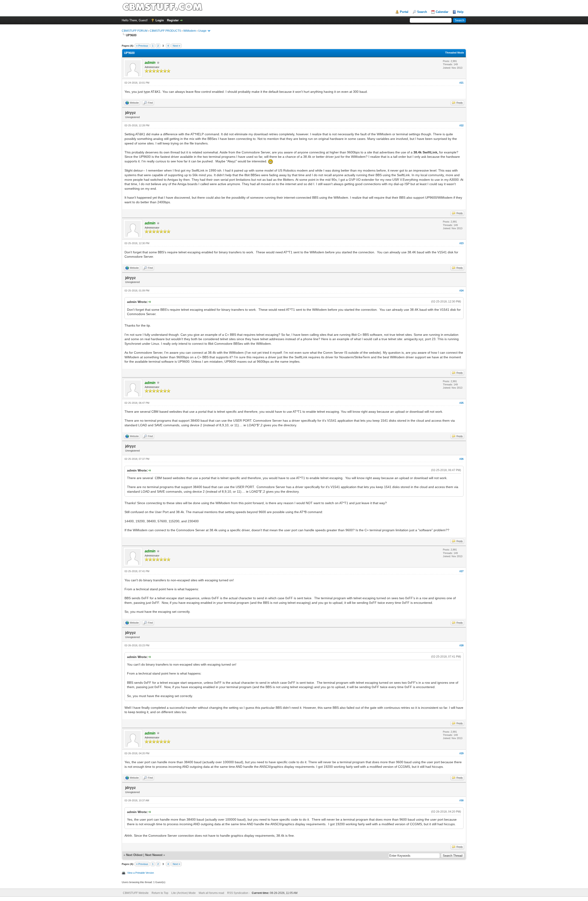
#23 (461, 243)
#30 (461, 800)
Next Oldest (134, 855)
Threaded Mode (454, 52)
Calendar (442, 12)
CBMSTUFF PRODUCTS (165, 30)
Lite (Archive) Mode (183, 893)
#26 (461, 459)
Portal (404, 12)
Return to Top (160, 893)
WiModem (189, 30)
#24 (461, 290)
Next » (176, 45)
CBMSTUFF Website (136, 893)
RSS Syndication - (239, 893)
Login (159, 20)
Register (173, 20)
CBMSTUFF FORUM (134, 30)
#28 (461, 645)
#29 (461, 753)
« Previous (142, 45)
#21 (461, 82)
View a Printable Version (140, 872)
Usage (202, 30)
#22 (461, 125)
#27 (461, 571)
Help (460, 12)
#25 (461, 402)
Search (422, 12)
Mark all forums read (211, 893)
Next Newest (153, 855)
